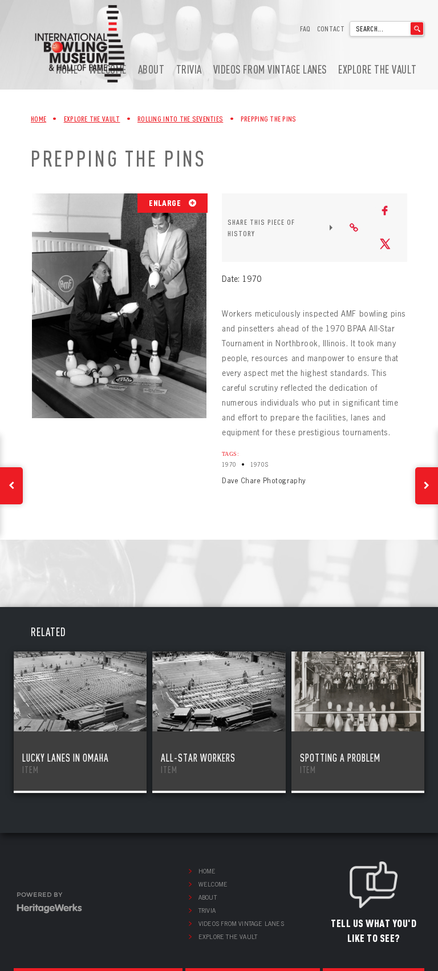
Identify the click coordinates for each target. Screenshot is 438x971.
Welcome (213, 884)
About (151, 69)
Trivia (189, 69)
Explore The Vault (92, 118)
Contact (330, 28)
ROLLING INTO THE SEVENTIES (180, 118)
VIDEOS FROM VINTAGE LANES (270, 69)
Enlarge (165, 202)
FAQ (305, 28)
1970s (259, 464)
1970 (229, 464)
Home (38, 118)
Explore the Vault (377, 69)
